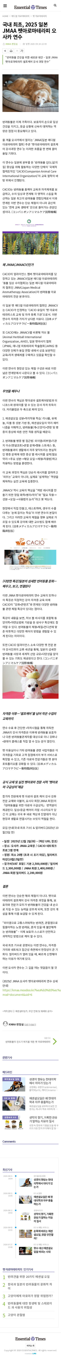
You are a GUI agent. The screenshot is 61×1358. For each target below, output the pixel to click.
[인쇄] (11, 50)
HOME (5, 16)
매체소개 (30, 1345)
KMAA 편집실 (12, 43)
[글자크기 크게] (21, 50)
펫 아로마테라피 (40, 16)
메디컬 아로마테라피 (20, 16)
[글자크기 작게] (17, 50)
